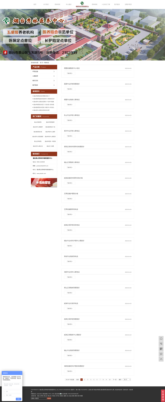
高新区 (61, 396)
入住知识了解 (106, 4)
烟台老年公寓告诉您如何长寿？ (41, 110)
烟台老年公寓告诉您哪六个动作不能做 (43, 101)
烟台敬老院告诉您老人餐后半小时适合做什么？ (44, 107)
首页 (35, 4)
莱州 (79, 396)
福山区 (50, 396)
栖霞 (81, 396)
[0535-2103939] (161, 343)
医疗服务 (117, 4)
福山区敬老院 (37, 122)
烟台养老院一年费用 (50, 141)
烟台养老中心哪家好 (50, 136)
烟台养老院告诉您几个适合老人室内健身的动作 (44, 104)
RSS (49, 393)
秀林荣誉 (57, 4)
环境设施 (35, 71)
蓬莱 (65, 396)
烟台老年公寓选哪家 (37, 136)
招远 (70, 396)
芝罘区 (42, 396)
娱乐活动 (35, 80)
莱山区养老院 (37, 141)
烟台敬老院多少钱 (50, 127)
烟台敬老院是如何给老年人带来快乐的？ (44, 98)
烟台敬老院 (104, 389)
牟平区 (57, 396)
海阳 (73, 396)
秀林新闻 (94, 4)
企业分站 (39, 393)
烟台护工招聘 (50, 146)
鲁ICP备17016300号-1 (82, 389)
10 (109, 379)
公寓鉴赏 (35, 76)
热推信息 (46, 62)
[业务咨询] (161, 338)
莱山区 (46, 396)
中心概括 (68, 4)
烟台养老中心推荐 (50, 131)
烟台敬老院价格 (38, 131)
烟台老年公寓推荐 (38, 127)
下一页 (114, 379)
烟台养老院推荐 (50, 122)
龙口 (68, 396)
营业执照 (57, 393)
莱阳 (76, 396)
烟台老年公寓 (110, 389)
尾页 (120, 379)
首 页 (41, 62)
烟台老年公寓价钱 (38, 146)
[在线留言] (161, 353)
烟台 (38, 396)
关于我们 (46, 4)
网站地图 (45, 393)
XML (53, 393)
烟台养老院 (97, 389)
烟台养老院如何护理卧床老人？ (41, 96)
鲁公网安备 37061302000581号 (69, 393)
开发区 (54, 396)
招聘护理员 (128, 4)
